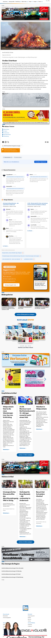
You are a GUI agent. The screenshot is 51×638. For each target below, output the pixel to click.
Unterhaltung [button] (17, 1)
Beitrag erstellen (12, 1)
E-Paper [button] (30, 1)
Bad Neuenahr (7, 134)
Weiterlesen (6, 449)
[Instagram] (5, 142)
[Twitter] (8, 142)
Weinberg (6, 136)
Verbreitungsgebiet (7, 617)
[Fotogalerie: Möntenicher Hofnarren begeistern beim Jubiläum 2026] (9, 302)
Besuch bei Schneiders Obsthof (40, 494)
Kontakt (29, 617)
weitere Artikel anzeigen (25, 455)
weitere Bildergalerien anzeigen (25, 314)
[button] (2, 379)
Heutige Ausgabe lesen (10, 285)
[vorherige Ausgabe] (3, 332)
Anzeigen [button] (35, 1)
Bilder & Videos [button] (24, 1)
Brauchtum (6, 129)
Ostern (5, 131)
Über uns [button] (39, 1)
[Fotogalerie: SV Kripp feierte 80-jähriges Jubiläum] (42, 302)
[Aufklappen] (45, 629)
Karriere (29, 619)
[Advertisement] (25, 590)
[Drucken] (47, 142)
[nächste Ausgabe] (47, 332)
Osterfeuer (6, 132)
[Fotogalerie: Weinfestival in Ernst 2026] (25, 302)
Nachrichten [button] (5, 1)
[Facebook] (3, 142)
